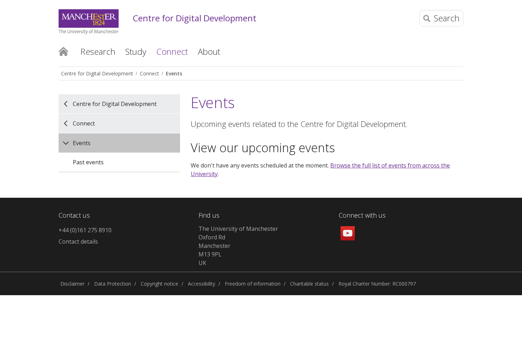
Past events (88, 162)
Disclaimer (72, 283)
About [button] (209, 51)
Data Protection (112, 283)
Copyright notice (159, 283)
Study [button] (135, 51)
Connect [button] (172, 51)
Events (174, 73)
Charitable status (309, 283)
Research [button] (97, 51)
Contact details (78, 241)
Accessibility (201, 283)
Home (63, 51)
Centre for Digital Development (194, 18)
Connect (149, 73)
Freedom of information (253, 283)
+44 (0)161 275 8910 (85, 230)
